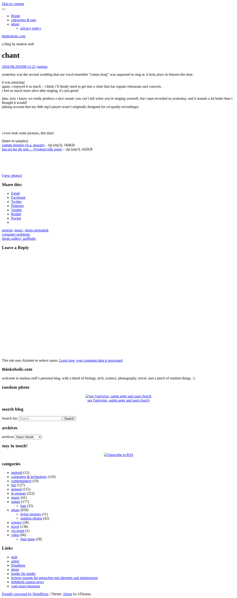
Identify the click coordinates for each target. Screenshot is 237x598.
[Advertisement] (118, 119)
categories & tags (23, 20)
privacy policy (30, 28)
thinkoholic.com (13, 36)
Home (15, 16)
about (15, 24)
